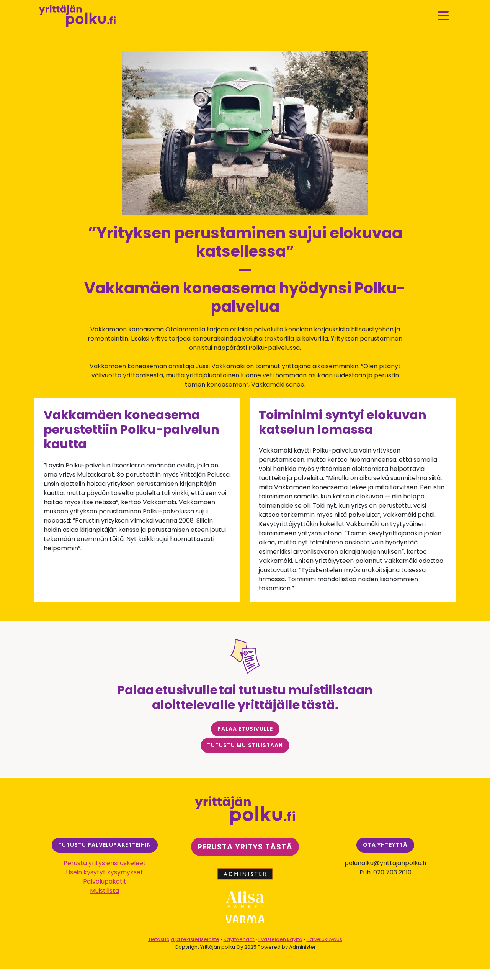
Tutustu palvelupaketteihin (104, 845)
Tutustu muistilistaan (245, 745)
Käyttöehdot (239, 939)
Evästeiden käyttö (280, 939)
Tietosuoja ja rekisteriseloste (183, 939)
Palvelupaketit (104, 881)
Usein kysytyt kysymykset (104, 872)
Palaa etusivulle (245, 729)
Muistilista (104, 890)
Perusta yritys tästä (245, 846)
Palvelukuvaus (324, 939)
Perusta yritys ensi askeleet (105, 863)
